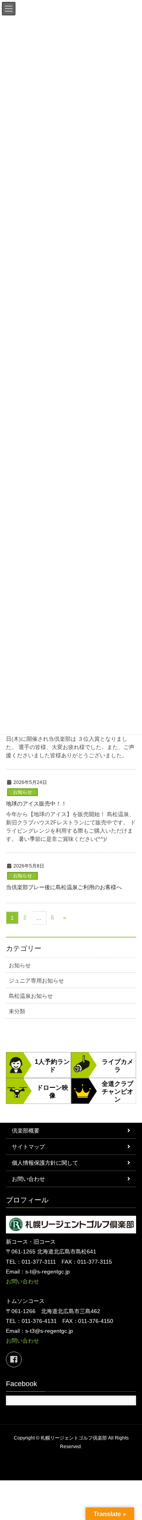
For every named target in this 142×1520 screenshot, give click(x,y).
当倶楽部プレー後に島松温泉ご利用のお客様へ (64, 887)
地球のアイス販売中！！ (36, 803)
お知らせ (22, 792)
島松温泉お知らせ (31, 996)
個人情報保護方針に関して (45, 1163)
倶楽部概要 (25, 1130)
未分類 (17, 1011)
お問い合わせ (28, 1179)
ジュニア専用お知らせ (36, 980)
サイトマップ (28, 1147)
